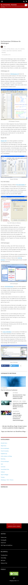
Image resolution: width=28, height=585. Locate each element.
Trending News (4, 555)
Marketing (3, 458)
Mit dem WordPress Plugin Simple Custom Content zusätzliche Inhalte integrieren (14, 427)
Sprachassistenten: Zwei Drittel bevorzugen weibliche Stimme (19, 396)
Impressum (3, 542)
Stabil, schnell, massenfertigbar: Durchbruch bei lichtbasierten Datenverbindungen (18, 417)
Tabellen (20, 50)
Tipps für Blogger (4, 474)
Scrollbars (4, 50)
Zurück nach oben (14, 526)
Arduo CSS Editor (7, 331)
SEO (2, 464)
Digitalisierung (4, 453)
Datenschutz (3, 537)
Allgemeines (4, 388)
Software (15, 392)
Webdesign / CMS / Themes (19, 401)
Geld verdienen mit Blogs (6, 456)
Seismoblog (3, 557)
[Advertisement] (14, 23)
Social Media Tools (5, 469)
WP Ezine (3, 560)
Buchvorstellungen (5, 448)
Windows (4, 52)
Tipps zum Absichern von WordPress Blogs (14, 431)
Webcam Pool (4, 563)
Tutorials (3, 477)
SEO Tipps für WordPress (6, 545)
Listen (16, 49)
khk (5, 46)
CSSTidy (8, 49)
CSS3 (5, 49)
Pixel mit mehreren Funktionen (9, 390)
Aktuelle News (4, 443)
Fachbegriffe (3, 540)
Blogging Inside (13, 580)
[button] (5, 365)
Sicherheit (3, 466)
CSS (2, 49)
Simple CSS (3, 140)
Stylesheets (14, 50)
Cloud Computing (4, 451)
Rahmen (23, 49)
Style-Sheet (9, 50)
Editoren (12, 49)
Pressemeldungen (5, 461)
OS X (19, 49)
